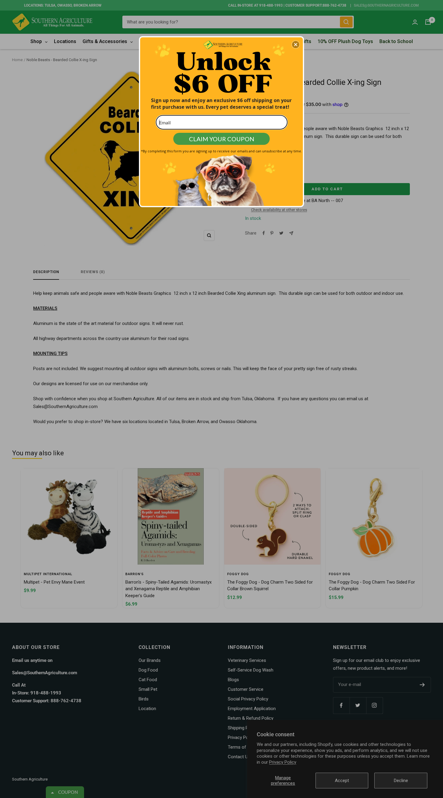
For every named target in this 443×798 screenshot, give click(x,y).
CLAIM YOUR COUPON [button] (221, 138)
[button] (295, 44)
